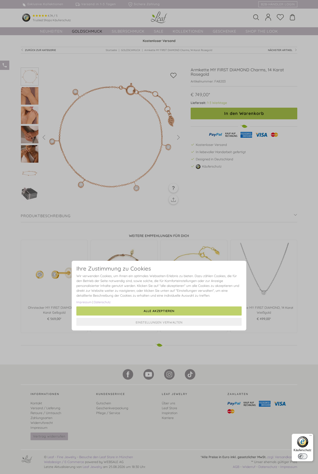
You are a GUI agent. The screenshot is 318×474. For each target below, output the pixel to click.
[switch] (302, 456)
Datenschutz (102, 302)
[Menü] (310, 436)
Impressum (84, 302)
